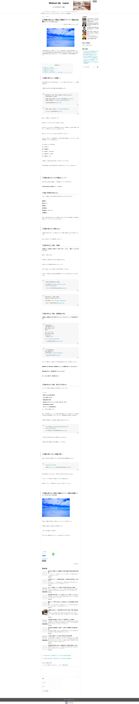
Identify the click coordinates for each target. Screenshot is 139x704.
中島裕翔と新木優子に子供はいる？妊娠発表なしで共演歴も (61, 619)
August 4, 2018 (59, 102)
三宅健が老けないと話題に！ (48, 67)
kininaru (76, 563)
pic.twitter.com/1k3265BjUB (53, 338)
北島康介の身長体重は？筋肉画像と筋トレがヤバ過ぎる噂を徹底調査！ (58, 658)
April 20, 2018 (64, 288)
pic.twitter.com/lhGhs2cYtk (60, 300)
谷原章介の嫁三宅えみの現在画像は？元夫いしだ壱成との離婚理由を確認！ (92, 20)
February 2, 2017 (63, 430)
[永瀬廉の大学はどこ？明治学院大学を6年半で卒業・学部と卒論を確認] (45, 612)
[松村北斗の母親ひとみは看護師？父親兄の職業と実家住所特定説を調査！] (45, 573)
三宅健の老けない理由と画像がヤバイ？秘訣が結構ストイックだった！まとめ (57, 72)
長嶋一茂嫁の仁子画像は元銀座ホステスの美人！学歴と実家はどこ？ (92, 33)
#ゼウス (46, 338)
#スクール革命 (62, 284)
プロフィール (63, 13)
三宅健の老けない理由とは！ (48, 69)
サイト (43, 686)
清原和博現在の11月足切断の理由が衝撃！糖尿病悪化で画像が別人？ (92, 24)
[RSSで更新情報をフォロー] (96, 1)
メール (44, 682)
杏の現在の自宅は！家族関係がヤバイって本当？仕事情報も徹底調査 (57, 655)
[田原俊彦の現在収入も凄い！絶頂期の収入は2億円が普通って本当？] (45, 647)
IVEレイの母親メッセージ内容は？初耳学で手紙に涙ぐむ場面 (61, 587)
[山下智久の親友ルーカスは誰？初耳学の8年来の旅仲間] (45, 638)
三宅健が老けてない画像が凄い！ (49, 71)
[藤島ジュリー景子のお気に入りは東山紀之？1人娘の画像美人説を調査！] (45, 604)
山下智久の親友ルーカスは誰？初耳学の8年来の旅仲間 (60, 635)
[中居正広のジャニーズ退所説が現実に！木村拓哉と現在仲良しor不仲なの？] (45, 581)
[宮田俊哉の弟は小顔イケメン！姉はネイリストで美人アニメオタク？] (45, 597)
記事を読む (50, 576)
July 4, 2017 (60, 111)
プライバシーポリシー (56, 13)
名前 (43, 678)
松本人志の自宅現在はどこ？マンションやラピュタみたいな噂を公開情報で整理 (92, 37)
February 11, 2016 (59, 341)
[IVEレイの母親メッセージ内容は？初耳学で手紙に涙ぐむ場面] (45, 589)
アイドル (72, 24)
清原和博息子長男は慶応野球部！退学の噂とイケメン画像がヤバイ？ (92, 28)
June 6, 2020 (68, 467)
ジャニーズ (76, 24)
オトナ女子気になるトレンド (70, 699)
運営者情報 (68, 13)
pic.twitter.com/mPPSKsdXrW (50, 285)
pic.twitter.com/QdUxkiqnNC (50, 428)
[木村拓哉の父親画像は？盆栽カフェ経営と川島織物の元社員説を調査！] (45, 630)
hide (59, 65)
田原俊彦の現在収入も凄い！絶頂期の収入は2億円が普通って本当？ (63, 645)
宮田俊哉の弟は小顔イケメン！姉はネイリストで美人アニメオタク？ (63, 594)
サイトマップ (49, 13)
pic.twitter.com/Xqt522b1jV (58, 352)
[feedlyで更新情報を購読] (94, 1)
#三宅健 (57, 100)
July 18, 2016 (58, 355)
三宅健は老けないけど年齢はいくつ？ (50, 68)
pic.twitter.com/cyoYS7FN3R (50, 464)
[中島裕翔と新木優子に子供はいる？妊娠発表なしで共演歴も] (45, 621)
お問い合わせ (43, 13)
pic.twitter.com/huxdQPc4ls (64, 100)
